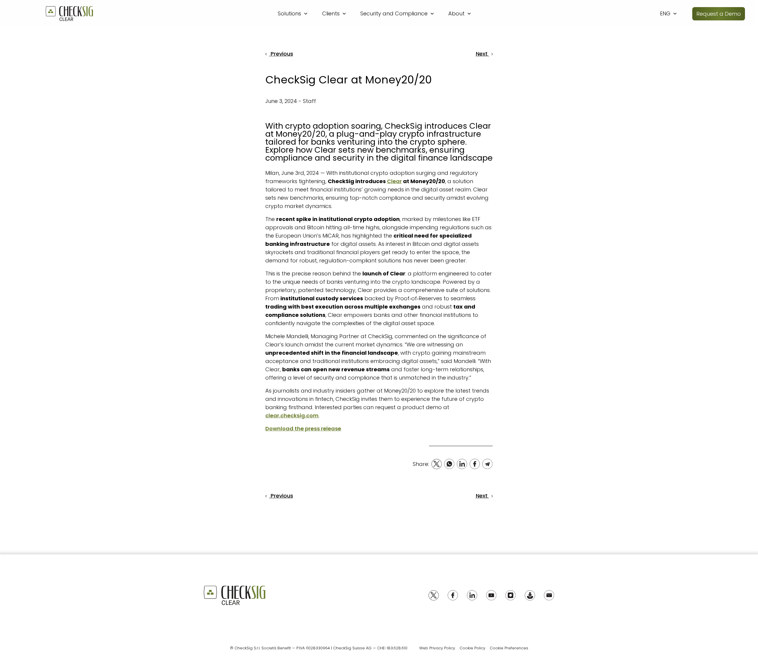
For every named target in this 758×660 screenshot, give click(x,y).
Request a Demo (718, 13)
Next (482, 53)
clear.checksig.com (292, 415)
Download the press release (303, 428)
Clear (394, 181)
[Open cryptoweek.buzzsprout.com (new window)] (530, 595)
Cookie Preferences (509, 648)
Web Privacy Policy (437, 648)
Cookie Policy (472, 648)
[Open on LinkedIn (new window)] (462, 464)
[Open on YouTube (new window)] (491, 595)
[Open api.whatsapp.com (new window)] (449, 464)
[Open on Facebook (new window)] (475, 464)
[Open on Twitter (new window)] (436, 464)
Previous (281, 53)
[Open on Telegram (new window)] (487, 464)
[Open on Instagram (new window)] (510, 595)
